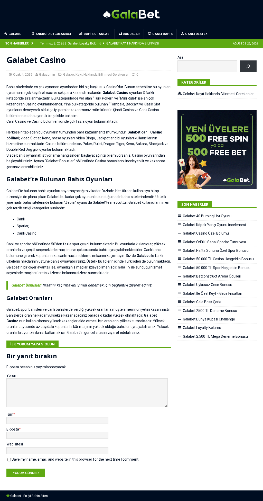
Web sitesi (14, 444)
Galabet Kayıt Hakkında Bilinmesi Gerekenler (95, 74)
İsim (9, 414)
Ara (180, 57)
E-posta (12, 429)
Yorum (11, 375)
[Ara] (248, 66)
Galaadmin (47, 74)
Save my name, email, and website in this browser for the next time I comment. (75, 459)
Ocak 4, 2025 (22, 74)
